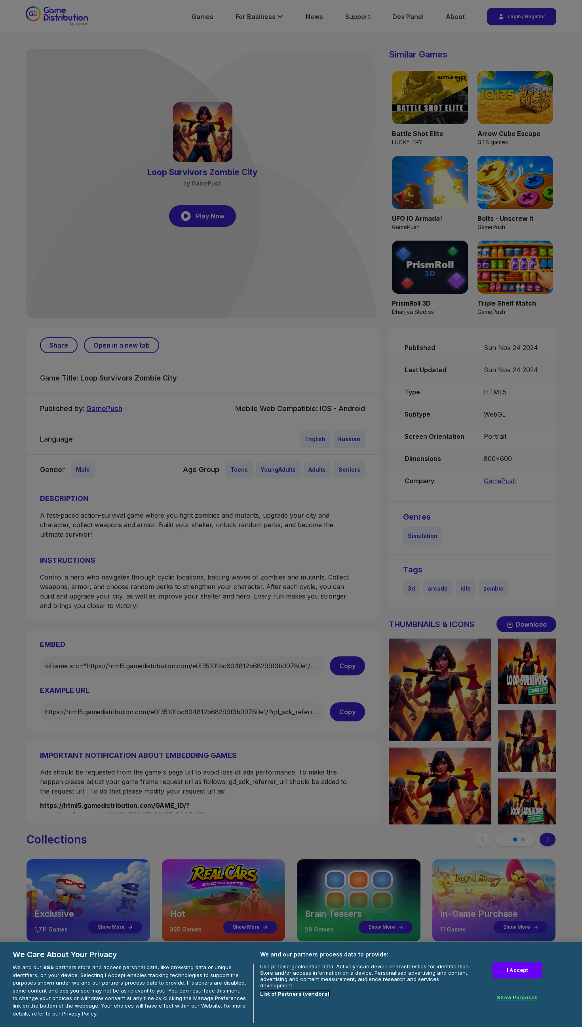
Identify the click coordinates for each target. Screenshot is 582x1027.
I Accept (517, 970)
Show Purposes (517, 997)
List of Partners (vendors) (294, 994)
